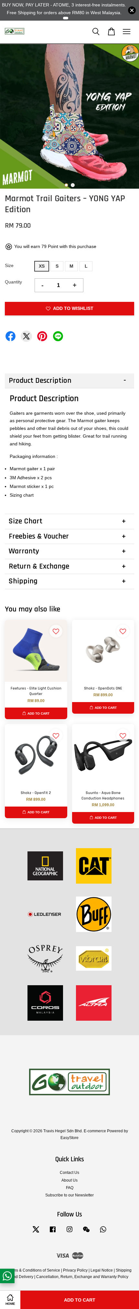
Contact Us (69, 1172)
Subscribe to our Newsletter (69, 1195)
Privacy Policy (75, 1270)
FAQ (69, 1187)
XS (42, 266)
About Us (69, 1180)
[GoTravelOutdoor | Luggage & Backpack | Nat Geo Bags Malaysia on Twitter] (35, 1232)
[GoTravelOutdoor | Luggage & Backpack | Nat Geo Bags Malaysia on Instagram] (69, 1232)
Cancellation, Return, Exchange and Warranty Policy (82, 1276)
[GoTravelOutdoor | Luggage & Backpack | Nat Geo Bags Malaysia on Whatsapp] (103, 1232)
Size (9, 265)
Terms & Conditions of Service (33, 1270)
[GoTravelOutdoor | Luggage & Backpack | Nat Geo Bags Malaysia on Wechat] (86, 1232)
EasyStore (69, 1137)
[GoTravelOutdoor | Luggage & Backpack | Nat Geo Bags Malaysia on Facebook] (52, 1232)
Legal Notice (102, 1270)
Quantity (13, 281)
